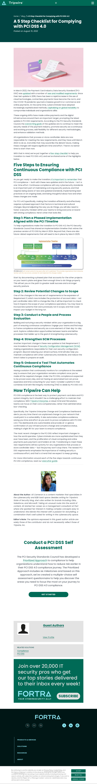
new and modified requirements (62, 93)
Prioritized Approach (35, 560)
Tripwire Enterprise (39, 401)
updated (27, 93)
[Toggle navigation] (93, 3)
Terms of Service (19, 772)
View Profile (48, 637)
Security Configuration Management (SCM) (60, 346)
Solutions (22, 746)
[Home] (12, 3)
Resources (22, 753)
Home (16, 16)
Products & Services (26, 740)
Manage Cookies (78, 779)
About (20, 759)
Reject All (78, 775)
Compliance (23, 650)
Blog (23, 16)
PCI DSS (20, 653)
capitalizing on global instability (62, 107)
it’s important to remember (64, 179)
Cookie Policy (57, 770)
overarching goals (33, 124)
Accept (78, 771)
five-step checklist (59, 153)
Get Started (48, 594)
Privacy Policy (48, 770)
